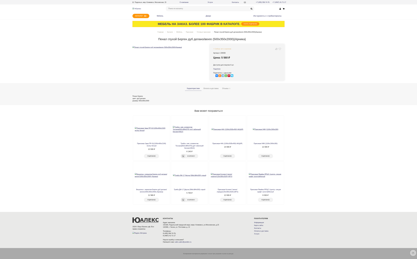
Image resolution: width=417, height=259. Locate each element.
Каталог (170, 32)
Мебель (160, 16)
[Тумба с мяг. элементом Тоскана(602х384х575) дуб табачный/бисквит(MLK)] (189, 129)
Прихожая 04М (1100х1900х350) (265, 143)
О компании (184, 2)
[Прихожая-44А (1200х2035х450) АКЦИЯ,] (227, 129)
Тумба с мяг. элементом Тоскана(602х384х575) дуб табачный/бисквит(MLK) (189, 146)
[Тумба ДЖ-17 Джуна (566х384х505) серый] (189, 175)
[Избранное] (280, 49)
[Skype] (232, 75)
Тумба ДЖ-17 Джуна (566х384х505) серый (189, 189)
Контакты (235, 2)
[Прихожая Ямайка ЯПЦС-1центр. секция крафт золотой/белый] (265, 175)
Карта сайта (258, 225)
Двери (208, 16)
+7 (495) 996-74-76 (262, 2)
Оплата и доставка (261, 231)
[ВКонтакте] (216, 75)
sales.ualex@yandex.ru (183, 242)
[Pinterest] (229, 75)
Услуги (210, 2)
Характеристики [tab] (193, 88)
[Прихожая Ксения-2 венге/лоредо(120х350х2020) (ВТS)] (227, 175)
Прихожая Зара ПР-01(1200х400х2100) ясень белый (151, 145)
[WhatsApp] (226, 75)
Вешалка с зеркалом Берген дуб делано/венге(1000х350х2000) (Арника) (151, 191)
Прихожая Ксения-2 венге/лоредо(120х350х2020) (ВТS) (227, 191)
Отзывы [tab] (226, 88)
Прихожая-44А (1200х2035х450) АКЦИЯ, (227, 143)
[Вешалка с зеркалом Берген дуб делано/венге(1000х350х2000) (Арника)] (151, 175)
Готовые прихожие (204, 32)
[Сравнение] (276, 49)
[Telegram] (223, 75)
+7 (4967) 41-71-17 (279, 2)
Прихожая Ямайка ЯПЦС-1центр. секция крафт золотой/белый (265, 191)
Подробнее (216, 69)
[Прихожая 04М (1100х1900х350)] (265, 129)
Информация (259, 222)
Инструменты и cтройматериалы (267, 16)
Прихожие (189, 32)
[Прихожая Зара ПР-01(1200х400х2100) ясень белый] (151, 129)
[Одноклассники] (219, 75)
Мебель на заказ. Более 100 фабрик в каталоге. (207, 24)
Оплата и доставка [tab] (210, 88)
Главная (160, 32)
